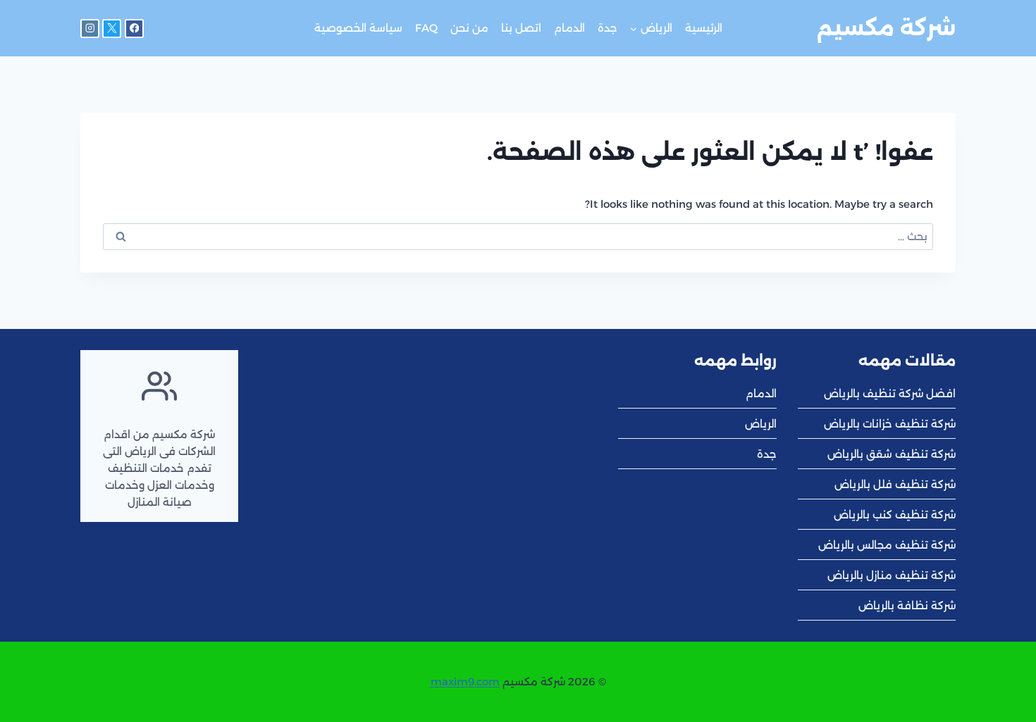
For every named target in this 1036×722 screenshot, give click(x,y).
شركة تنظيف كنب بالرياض (895, 514)
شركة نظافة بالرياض (907, 605)
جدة (607, 28)
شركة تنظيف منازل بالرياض (891, 575)
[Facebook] (134, 28)
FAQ (426, 28)
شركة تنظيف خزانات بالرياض (890, 423)
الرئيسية (703, 28)
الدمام (569, 28)
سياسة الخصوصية (358, 28)
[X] (111, 28)
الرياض (760, 423)
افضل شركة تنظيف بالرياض (890, 393)
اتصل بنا (521, 28)
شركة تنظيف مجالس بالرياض (887, 545)
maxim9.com (465, 681)
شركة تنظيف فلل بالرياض (895, 484)
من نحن (469, 28)
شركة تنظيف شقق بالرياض (891, 454)
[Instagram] (89, 28)
